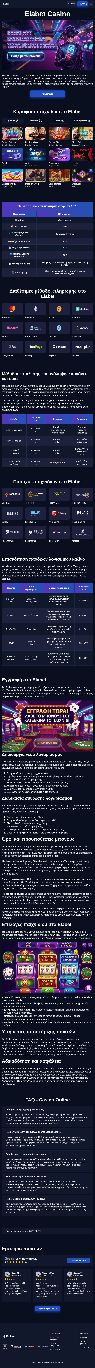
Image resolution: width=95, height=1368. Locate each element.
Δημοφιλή (10, 121)
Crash (57, 121)
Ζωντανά (34, 121)
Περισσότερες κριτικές (47, 1309)
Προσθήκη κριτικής (79, 1260)
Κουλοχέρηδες (80, 121)
